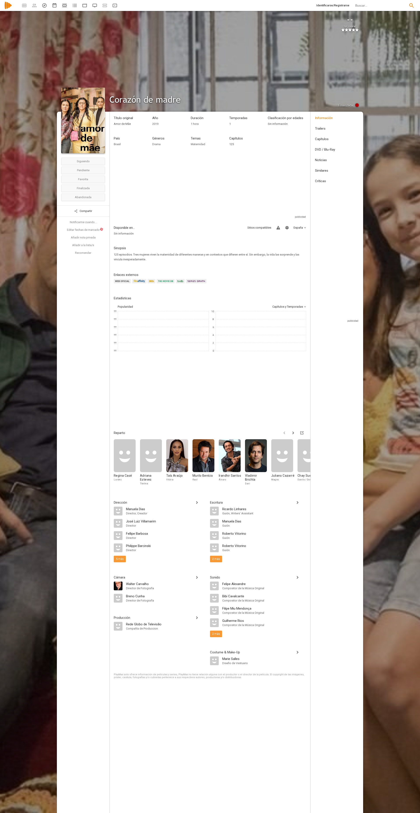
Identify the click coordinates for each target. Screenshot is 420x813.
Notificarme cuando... (83, 222)
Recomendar (83, 252)
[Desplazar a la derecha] (293, 433)
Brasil (117, 144)
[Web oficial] (123, 283)
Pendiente (83, 170)
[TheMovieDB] (166, 283)
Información (324, 118)
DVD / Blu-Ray (325, 150)
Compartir (85, 211)
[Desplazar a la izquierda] (284, 433)
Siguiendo (83, 161)
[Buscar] (411, 5)
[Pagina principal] (8, 8)
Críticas (320, 181)
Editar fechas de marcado (85, 229)
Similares (321, 171)
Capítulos (322, 139)
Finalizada (83, 188)
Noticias (321, 160)
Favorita (83, 179)
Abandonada (83, 197)
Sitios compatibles (259, 227)
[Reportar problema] (278, 227)
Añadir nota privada (83, 237)
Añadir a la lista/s (83, 245)
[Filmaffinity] (140, 283)
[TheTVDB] (181, 283)
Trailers (320, 129)
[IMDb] (152, 283)
